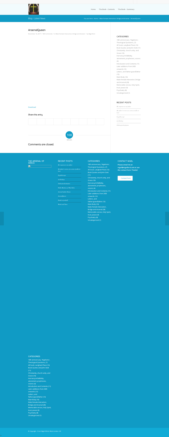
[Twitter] (139, 2)
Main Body (121, 77)
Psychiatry (120, 90)
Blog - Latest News (36, 18)
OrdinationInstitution (123, 125)
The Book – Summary (126, 9)
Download (32, 107)
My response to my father (124, 106)
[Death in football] (2, 218)
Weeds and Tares (62, 204)
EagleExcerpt (120, 117)
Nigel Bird (92, 34)
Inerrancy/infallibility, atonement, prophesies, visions (37, 381)
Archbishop (120, 121)
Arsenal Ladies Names (64, 192)
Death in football (63, 200)
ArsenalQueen (37, 30)
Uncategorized (122, 93)
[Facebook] (131, 2)
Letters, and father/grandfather (128, 72)
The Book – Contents (107, 9)
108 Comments (47, 34)
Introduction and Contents (126, 64)
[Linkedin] (135, 2)
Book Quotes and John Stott (127, 48)
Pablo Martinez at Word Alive (66, 188)
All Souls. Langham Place (126, 45)
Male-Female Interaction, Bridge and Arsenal (114, 18)
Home (93, 9)
